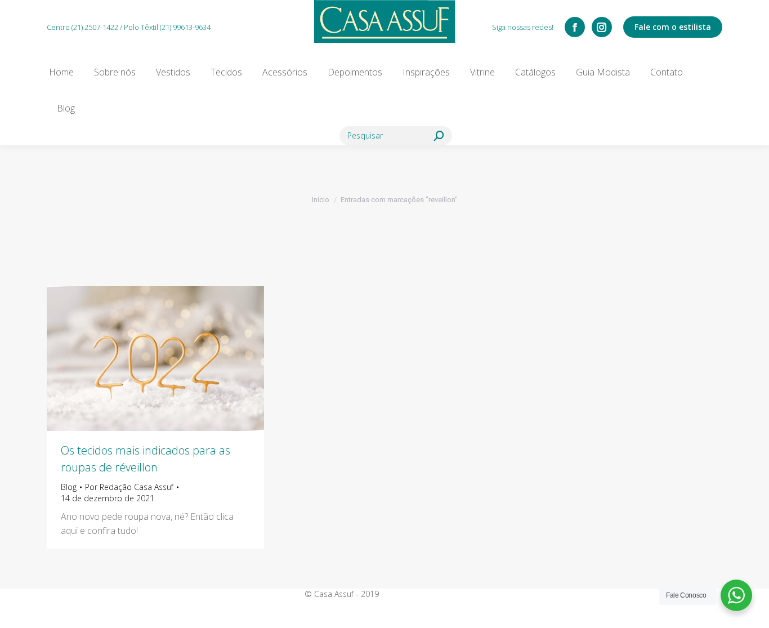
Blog (69, 487)
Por (129, 487)
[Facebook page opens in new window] (575, 27)
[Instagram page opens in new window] (602, 27)
